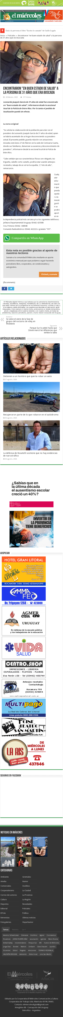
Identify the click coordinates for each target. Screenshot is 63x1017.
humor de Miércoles (51, 943)
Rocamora (6, 939)
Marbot (23, 947)
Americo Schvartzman (11, 935)
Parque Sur (33, 943)
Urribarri (32, 947)
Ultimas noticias (29, 918)
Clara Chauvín (42, 947)
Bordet (15, 947)
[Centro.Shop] (24, 669)
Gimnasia (24, 935)
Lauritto (52, 947)
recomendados (20, 943)
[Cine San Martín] (24, 727)
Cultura (4, 899)
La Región (26, 899)
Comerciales (6, 886)
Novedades (27, 904)
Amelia (3, 881)
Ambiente (5, 877)
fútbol (15, 950)
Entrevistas (5, 918)
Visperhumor (27, 922)
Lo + (24, 929)
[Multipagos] (24, 707)
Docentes (6, 950)
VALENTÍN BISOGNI (10, 954)
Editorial (4, 908)
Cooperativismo (7, 890)
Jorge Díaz (7, 947)
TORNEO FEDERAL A (46, 950)
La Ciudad (26, 890)
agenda (43, 939)
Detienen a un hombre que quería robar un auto (27, 376)
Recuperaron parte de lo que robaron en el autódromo (30, 414)
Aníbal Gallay (7, 943)
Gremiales (26, 877)
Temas (5, 929)
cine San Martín (45, 954)
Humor (25, 881)
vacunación (34, 939)
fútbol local (33, 954)
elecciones (32, 950)
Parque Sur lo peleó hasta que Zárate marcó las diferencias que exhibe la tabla (42, 329)
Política (25, 913)
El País (3, 913)
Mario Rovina (53, 939)
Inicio (2, 35)
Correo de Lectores (9, 895)
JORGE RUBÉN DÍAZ (20, 939)
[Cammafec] (24, 596)
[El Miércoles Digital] (31, 15)
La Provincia (27, 895)
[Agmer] (24, 621)
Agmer (42, 935)
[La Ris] (24, 752)
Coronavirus (51, 935)
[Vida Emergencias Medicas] (24, 647)
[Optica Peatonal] (24, 688)
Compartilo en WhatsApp (28, 238)
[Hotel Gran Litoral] (24, 571)
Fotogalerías (6, 922)
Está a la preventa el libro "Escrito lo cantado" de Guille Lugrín (31, 31)
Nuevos (15, 929)
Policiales (11, 35)
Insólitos (26, 886)
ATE (40, 943)
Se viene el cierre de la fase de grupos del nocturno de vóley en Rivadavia (20, 320)
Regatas (23, 950)
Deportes (4, 904)
